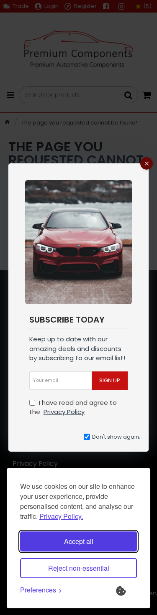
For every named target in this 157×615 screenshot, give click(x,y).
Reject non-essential (78, 568)
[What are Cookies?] (126, 590)
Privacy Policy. (61, 516)
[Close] (146, 163)
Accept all (78, 541)
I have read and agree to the (73, 407)
